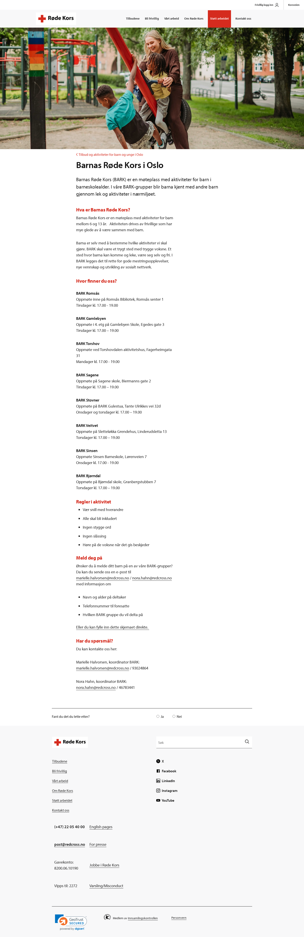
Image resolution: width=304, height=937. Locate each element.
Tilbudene (133, 18)
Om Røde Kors (193, 18)
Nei (179, 716)
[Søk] (247, 742)
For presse (97, 844)
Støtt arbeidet (219, 18)
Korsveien (294, 4)
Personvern (178, 918)
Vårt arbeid (171, 18)
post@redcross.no (69, 844)
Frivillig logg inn (264, 4)
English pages (100, 826)
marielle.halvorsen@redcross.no (102, 577)
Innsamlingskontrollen (143, 918)
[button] (71, 922)
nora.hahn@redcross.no (152, 577)
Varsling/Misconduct (106, 885)
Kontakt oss (243, 18)
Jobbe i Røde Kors (104, 865)
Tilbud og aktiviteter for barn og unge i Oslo (109, 154)
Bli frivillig (152, 18)
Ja (162, 716)
